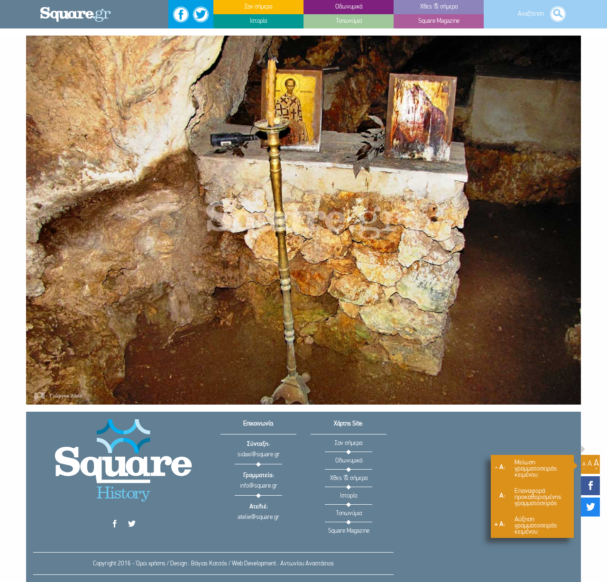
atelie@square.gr (258, 517)
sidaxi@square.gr (259, 455)
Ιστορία (348, 496)
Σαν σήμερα (348, 443)
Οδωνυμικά (348, 461)
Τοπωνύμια (349, 513)
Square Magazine (348, 531)
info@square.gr (258, 486)
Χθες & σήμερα (349, 478)
